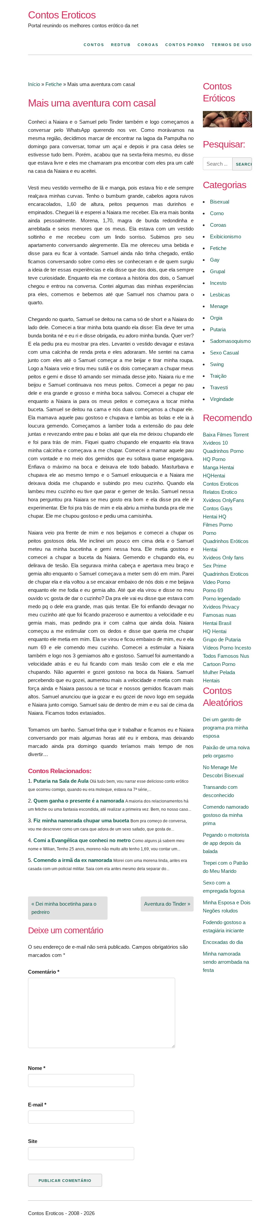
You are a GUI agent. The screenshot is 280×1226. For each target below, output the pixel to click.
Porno (209, 533)
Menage (219, 306)
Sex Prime (214, 566)
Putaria (218, 329)
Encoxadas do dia (223, 942)
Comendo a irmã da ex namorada (72, 860)
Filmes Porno (218, 525)
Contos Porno (185, 45)
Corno (217, 213)
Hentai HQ (214, 516)
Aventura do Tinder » (167, 904)
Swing (217, 364)
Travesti (219, 387)
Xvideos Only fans (223, 557)
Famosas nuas (219, 615)
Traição (218, 376)
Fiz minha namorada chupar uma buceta (81, 820)
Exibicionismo (225, 236)
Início (34, 84)
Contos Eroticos (62, 14)
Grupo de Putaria (222, 639)
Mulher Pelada (219, 672)
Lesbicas (220, 294)
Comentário (43, 972)
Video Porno (216, 582)
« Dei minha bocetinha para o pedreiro (63, 908)
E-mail (37, 1104)
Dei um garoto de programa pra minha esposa (225, 727)
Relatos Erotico (220, 492)
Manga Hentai (218, 467)
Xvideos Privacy (221, 607)
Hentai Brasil (217, 623)
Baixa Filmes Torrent (226, 434)
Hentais (211, 680)
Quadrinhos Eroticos (226, 574)
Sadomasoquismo (230, 341)
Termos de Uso (232, 45)
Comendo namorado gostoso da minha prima (226, 815)
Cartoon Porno (219, 664)
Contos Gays (218, 508)
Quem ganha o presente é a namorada (78, 801)
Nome (36, 1068)
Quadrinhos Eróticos (226, 541)
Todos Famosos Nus (226, 656)
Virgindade (222, 399)
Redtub (121, 45)
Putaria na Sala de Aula (60, 781)
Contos (94, 45)
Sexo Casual (224, 353)
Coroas (148, 45)
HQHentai (214, 475)
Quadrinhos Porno (223, 451)
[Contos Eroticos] (227, 125)
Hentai (210, 549)
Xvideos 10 (215, 443)
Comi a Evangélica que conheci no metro (82, 840)
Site (32, 1141)
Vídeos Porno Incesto (227, 648)
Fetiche (53, 84)
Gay (215, 260)
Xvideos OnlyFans (223, 500)
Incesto (218, 283)
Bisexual (219, 202)
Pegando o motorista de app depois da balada (226, 843)
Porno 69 (213, 590)
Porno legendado (221, 598)
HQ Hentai (214, 631)
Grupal (217, 271)
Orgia (216, 318)
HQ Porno (214, 459)
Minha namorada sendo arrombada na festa (226, 962)
